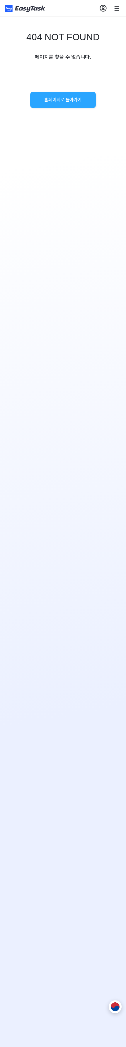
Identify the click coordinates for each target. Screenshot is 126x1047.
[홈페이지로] (26, 8)
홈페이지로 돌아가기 (62, 99)
